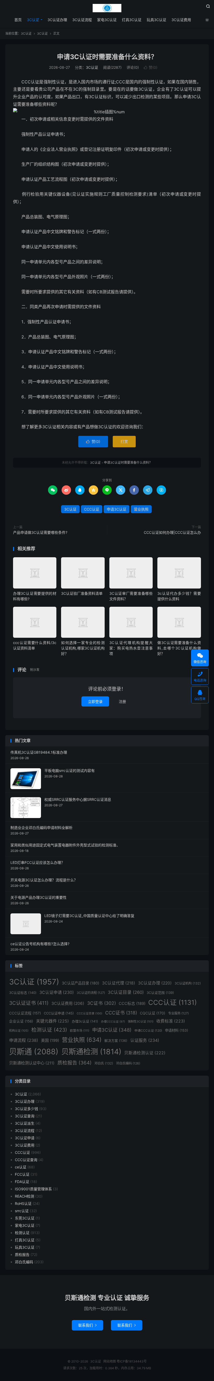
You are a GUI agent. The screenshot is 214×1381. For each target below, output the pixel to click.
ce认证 (20, 1167)
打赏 (124, 441)
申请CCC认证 (148, 1030)
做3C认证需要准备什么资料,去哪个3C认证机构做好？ (179, 648)
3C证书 (101, 1003)
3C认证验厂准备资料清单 (82, 593)
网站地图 (109, 1361)
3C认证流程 (82, 19)
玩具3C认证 (156, 19)
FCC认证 (22, 1174)
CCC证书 (121, 1012)
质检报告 (74, 1063)
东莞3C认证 (24, 1218)
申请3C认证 (116, 509)
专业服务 (178, 1013)
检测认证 (49, 1030)
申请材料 (176, 1030)
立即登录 (95, 701)
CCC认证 (91, 509)
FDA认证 (22, 1181)
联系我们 (87, 1325)
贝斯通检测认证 (144, 1052)
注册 (122, 701)
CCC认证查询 (26, 1159)
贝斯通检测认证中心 (32, 1063)
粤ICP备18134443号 (132, 1361)
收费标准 (170, 1021)
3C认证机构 (188, 983)
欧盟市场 (79, 1030)
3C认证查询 (24, 1116)
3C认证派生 (24, 1123)
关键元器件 (52, 1021)
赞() (150, 67)
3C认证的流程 (91, 993)
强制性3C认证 (140, 1021)
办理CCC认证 (113, 1021)
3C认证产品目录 (80, 983)
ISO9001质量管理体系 (33, 1189)
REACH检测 (24, 1196)
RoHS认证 (23, 1203)
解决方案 (115, 1041)
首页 (18, 19)
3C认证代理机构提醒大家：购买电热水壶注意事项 (131, 648)
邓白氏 (103, 1063)
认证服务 (144, 1040)
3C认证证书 (29, 1003)
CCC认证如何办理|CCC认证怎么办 (172, 532)
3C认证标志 (23, 992)
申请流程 (23, 1040)
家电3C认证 (107, 19)
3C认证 (107, 8)
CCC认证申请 (59, 1013)
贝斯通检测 (91, 1051)
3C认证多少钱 (26, 1108)
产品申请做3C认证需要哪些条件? (40, 532)
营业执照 (141, 509)
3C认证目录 (126, 992)
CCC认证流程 (25, 1013)
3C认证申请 (56, 992)
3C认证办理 (57, 19)
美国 (50, 1040)
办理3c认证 (85, 1021)
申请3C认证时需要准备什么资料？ (107, 57)
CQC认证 (152, 1013)
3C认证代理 (118, 983)
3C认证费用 (181, 19)
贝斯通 (33, 1051)
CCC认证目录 (89, 1013)
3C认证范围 (160, 992)
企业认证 (21, 1021)
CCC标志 (132, 1003)
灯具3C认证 (131, 19)
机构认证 (18, 1030)
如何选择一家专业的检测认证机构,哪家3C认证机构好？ (82, 648)
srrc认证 (22, 1211)
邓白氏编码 (128, 1063)
